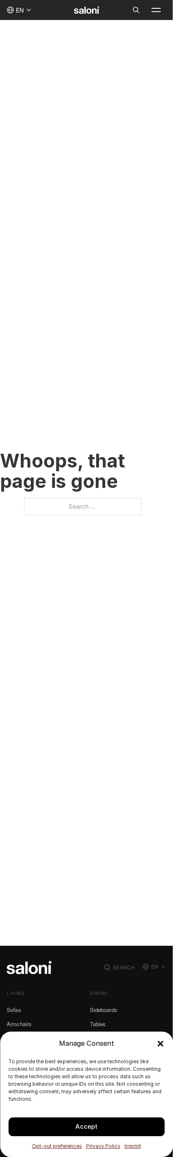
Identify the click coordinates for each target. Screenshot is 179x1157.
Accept (86, 1126)
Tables (98, 1024)
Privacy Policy (103, 1146)
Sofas (14, 1010)
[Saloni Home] (86, 10)
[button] (160, 1044)
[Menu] (156, 10)
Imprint (132, 1146)
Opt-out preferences (57, 1146)
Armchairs (19, 1024)
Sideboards (103, 1010)
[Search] (136, 10)
